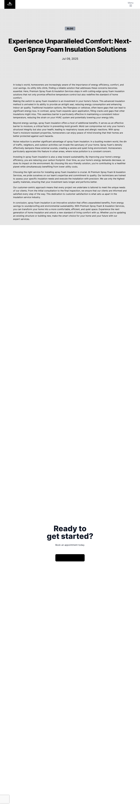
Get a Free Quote (70, 557)
